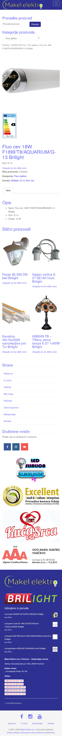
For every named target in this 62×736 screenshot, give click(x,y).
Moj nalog (8, 393)
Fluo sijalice (33, 45)
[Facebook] (7, 446)
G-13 (22, 180)
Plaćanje (8, 400)
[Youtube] (24, 446)
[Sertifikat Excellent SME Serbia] (31, 496)
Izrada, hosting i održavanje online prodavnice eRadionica (31, 732)
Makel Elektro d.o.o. (28, 729)
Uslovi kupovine (11, 407)
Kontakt (7, 421)
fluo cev (30, 180)
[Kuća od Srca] (31, 526)
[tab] (8, 190)
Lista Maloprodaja (13, 703)
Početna (5, 45)
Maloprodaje (10, 414)
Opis (8, 190)
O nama (7, 380)
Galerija (7, 387)
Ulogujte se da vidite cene (14, 167)
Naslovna (8, 373)
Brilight (15, 180)
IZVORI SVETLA (18, 45)
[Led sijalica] (31, 469)
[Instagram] (16, 446)
